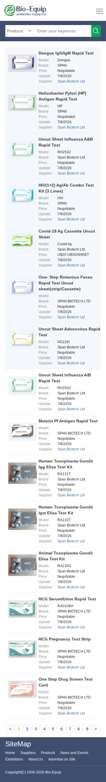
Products (48, 753)
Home (10, 753)
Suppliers (28, 753)
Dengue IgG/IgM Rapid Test (66, 53)
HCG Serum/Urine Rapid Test (67, 599)
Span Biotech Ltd (71, 81)
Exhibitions (14, 759)
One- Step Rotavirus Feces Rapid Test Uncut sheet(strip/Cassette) (65, 283)
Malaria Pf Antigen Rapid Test (68, 421)
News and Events (74, 753)
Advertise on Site (61, 759)
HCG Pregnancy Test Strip (65, 639)
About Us (35, 759)
